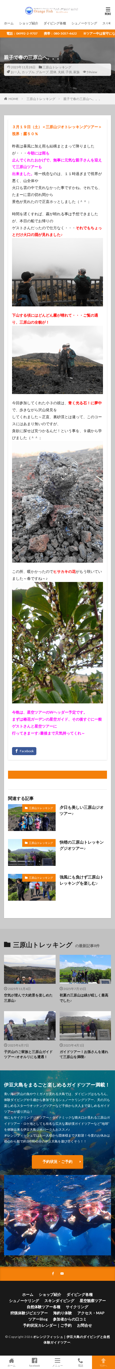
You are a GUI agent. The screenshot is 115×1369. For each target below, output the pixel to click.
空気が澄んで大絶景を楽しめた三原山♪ (28, 998)
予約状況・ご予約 (57, 1161)
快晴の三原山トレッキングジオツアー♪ (82, 845)
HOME (13, 99)
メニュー (57, 1365)
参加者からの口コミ (70, 1319)
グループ (42, 72)
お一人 (15, 72)
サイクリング (77, 1306)
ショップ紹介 (28, 23)
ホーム (9, 23)
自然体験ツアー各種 (43, 1306)
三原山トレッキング (57, 67)
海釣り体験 (62, 1313)
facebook (34, 1365)
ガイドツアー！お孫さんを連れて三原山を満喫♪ (84, 1054)
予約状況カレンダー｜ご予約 (47, 1325)
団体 (53, 72)
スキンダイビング (59, 1300)
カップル (28, 72)
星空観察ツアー (93, 1300)
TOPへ (103, 1365)
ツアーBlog (38, 1319)
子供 (69, 72)
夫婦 (61, 72)
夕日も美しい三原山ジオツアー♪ (82, 810)
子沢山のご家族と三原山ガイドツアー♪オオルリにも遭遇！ (28, 1054)
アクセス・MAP (91, 1313)
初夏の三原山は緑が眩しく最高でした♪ (84, 998)
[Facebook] (24, 751)
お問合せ (84, 1325)
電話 (80, 1365)
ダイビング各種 (55, 23)
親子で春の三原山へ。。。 (82, 99)
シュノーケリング (84, 23)
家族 (76, 72)
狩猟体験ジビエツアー (29, 1313)
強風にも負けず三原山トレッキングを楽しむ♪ (82, 879)
